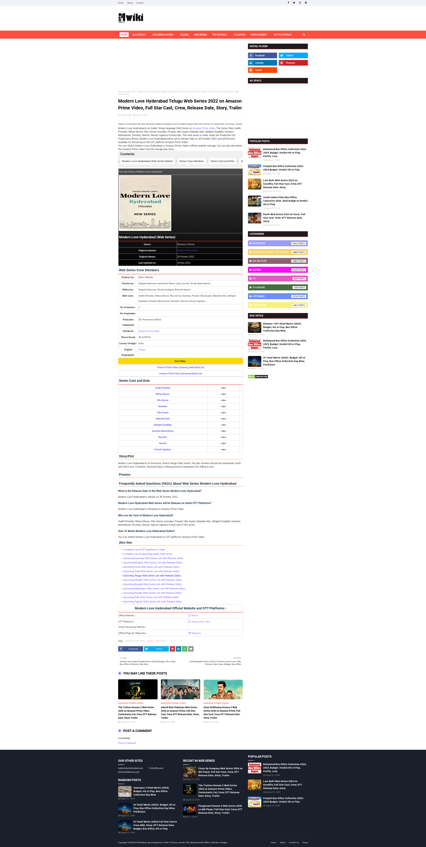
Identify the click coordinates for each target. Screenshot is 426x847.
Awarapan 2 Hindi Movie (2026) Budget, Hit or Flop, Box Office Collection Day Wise (151, 791)
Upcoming (275, 296)
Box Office (275, 243)
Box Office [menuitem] (139, 34)
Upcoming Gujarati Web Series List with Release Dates (152, 601)
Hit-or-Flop (275, 261)
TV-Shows (275, 287)
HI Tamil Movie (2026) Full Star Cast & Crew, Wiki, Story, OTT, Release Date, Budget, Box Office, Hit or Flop (155, 825)
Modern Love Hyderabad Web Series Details (147, 161)
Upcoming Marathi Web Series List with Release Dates (152, 579)
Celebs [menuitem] (184, 34)
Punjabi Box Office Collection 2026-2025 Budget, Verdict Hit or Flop (283, 168)
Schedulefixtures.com (128, 772)
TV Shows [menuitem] (239, 34)
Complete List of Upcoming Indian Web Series (147, 553)
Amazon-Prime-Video (135, 641)
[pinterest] (306, 3)
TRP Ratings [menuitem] (219, 34)
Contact (139, 2)
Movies (275, 269)
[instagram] (300, 3)
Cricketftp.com (156, 768)
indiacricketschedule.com (130, 768)
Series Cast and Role (222, 161)
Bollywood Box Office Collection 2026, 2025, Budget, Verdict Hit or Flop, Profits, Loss (285, 153)
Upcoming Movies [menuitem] (162, 34)
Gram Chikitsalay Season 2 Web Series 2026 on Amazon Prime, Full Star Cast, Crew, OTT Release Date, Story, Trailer (222, 712)
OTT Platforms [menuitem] (283, 34)
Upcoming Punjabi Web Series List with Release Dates (152, 592)
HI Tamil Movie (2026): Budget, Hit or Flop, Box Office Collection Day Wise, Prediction (284, 361)
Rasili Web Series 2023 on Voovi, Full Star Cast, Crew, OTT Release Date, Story (284, 218)
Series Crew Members (191, 161)
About (130, 2)
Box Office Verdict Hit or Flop (275, 252)
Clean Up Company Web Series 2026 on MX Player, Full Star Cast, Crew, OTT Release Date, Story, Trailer (220, 772)
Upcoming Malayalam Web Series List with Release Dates (154, 588)
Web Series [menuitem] (200, 34)
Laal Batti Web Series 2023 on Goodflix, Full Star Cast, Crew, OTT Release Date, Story (282, 184)
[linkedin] (262, 63)
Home (121, 2)
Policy (305, 842)
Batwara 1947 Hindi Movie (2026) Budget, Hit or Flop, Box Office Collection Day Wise (282, 327)
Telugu (142, 349)
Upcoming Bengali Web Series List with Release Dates (152, 584)
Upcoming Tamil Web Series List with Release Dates (151, 571)
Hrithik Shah (126, 115)
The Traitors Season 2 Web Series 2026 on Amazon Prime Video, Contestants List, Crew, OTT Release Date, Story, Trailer (137, 712)
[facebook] (288, 3)
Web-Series (130, 91)
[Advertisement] (180, 67)
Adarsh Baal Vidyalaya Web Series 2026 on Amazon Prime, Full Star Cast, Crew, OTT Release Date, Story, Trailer (180, 712)
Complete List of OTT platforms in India (144, 549)
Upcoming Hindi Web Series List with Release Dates (151, 566)
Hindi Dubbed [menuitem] (259, 34)
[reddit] (262, 70)
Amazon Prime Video (204, 128)
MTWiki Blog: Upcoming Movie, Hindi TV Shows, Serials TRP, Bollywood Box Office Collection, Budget (180, 842)
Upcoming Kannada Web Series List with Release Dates (153, 558)
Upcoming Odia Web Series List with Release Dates (151, 597)
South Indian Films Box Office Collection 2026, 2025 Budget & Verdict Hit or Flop (285, 201)
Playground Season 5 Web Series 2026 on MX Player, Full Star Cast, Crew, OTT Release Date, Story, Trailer (220, 809)
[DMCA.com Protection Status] (258, 377)
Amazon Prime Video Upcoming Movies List (180, 373)
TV (275, 278)
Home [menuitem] (124, 34)
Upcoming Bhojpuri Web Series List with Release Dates (153, 562)
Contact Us (294, 842)
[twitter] (294, 3)
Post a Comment (127, 743)
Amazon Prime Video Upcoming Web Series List (180, 367)
